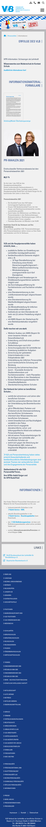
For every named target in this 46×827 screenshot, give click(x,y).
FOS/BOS (7, 648)
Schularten (9, 631)
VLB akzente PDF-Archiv (13, 743)
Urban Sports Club (12, 729)
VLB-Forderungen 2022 (12, 620)
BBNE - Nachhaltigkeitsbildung (16, 680)
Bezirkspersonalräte (12, 778)
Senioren (8, 595)
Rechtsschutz (10, 722)
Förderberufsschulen (13, 652)
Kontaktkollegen (11, 599)
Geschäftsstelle (11, 602)
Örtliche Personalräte (13, 785)
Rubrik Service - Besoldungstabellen (22, 516)
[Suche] (42, 3)
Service (7, 712)
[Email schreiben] (38, 3)
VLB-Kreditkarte (10, 733)
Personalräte (12, 36)
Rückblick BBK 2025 (11, 670)
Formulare (9, 750)
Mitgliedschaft (10, 690)
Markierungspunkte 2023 (13, 613)
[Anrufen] (34, 3)
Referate (8, 585)
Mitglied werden (11, 701)
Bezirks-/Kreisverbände (13, 582)
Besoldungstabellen (12, 746)
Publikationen (10, 753)
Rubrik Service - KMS (17, 510)
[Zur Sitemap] (30, 3)
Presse (7, 795)
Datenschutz (34, 813)
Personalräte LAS (11, 775)
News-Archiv (9, 799)
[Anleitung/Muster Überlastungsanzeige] (14, 106)
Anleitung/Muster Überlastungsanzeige (17, 121)
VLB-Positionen (10, 617)
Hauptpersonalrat (11, 771)
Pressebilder (9, 806)
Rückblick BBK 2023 (11, 676)
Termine (7, 716)
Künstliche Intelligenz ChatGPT (16, 683)
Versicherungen (10, 726)
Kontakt (23, 813)
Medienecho (9, 623)
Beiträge (8, 698)
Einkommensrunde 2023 (13, 673)
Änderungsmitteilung (13, 705)
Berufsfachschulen (12, 638)
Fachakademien (10, 645)
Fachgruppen (9, 588)
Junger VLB (9, 592)
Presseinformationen (12, 803)
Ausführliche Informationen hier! (15, 70)
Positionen (9, 609)
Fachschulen (9, 641)
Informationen (10, 788)
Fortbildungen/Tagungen (14, 719)
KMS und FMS (9, 757)
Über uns (8, 574)
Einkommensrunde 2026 (13, 666)
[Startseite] (5, 36)
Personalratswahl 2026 (13, 768)
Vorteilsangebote (11, 736)
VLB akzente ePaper (11, 740)
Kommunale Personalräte (14, 781)
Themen (7, 662)
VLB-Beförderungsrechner (21, 522)
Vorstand (8, 578)
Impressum (13, 813)
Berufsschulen (10, 634)
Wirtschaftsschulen (12, 655)
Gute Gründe (9, 694)
